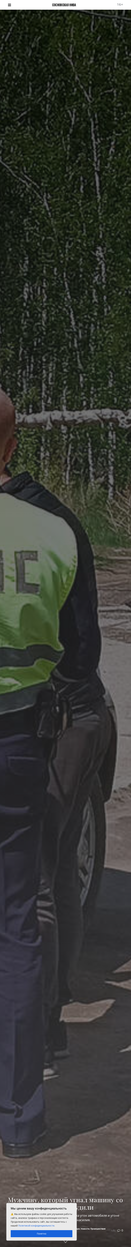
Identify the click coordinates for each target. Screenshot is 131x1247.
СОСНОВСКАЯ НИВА (64, 4)
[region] (41, 1222)
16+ (120, 4)
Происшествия (97, 1228)
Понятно (41, 1233)
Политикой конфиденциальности (36, 1225)
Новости (85, 1228)
